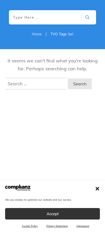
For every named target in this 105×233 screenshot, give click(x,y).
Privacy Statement (57, 226)
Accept (53, 213)
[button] (97, 188)
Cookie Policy (30, 226)
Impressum (82, 226)
